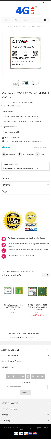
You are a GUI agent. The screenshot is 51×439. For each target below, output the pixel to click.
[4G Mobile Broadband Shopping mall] (25, 11)
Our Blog (5, 420)
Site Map (12, 333)
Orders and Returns (17, 338)
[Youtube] (23, 376)
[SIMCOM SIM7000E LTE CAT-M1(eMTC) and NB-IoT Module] (37, 291)
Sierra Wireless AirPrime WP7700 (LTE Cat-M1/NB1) (13, 307)
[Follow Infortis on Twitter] (8, 376)
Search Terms (21, 333)
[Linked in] (37, 376)
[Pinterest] (33, 376)
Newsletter (25, 383)
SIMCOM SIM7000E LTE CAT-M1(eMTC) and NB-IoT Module (37, 307)
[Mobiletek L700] (15, 83)
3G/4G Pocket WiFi (9, 403)
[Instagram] (28, 376)
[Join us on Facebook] (13, 376)
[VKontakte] (42, 376)
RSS (36, 338)
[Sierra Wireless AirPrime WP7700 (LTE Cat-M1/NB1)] (13, 291)
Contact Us (29, 338)
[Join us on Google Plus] (18, 376)
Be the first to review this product (22, 102)
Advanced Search (34, 333)
